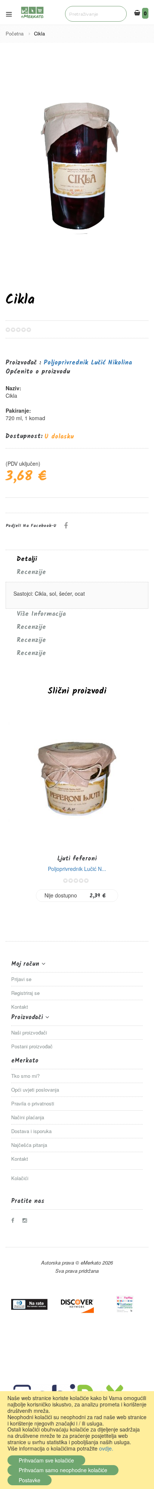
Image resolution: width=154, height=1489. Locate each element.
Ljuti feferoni (77, 858)
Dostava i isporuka (31, 1131)
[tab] (77, 559)
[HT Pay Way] (125, 1304)
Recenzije (31, 572)
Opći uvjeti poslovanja (35, 1089)
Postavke (29, 1480)
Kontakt (19, 1006)
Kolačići (19, 1178)
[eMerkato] (32, 11)
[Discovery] (77, 1304)
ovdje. (106, 1448)
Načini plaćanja (27, 1117)
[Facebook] (15, 1220)
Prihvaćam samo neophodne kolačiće (63, 1470)
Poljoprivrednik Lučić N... (77, 868)
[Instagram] (26, 1220)
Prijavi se (21, 979)
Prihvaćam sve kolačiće (46, 1460)
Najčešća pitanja (29, 1144)
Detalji (27, 559)
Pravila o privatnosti (32, 1103)
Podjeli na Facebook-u (31, 525)
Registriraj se (25, 992)
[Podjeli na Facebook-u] (66, 525)
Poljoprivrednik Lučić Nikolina (88, 363)
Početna (15, 33)
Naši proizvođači (29, 1032)
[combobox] (96, 14)
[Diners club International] (29, 1304)
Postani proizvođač (32, 1046)
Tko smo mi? (25, 1075)
